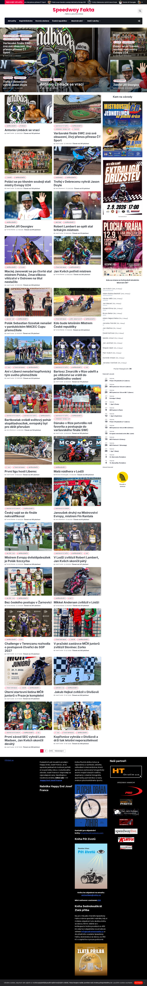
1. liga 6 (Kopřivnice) (116, 416)
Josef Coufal (45, 88)
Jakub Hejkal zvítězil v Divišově (76, 692)
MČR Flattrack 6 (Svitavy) (117, 439)
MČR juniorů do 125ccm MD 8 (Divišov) (121, 428)
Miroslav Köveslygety (62, 475)
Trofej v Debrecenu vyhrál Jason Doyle (83, 2)
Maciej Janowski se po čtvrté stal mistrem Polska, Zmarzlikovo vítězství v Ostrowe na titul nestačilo (28, 277)
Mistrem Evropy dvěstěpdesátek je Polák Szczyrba (27, 559)
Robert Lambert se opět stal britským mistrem (73, 228)
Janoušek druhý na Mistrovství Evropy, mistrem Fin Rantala (76, 514)
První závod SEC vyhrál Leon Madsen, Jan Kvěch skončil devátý (25, 740)
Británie (58, 222)
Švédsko (58, 79)
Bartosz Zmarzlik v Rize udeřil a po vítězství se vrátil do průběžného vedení (76, 375)
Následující (59, 751)
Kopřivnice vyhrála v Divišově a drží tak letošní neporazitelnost (76, 738)
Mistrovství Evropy (13, 416)
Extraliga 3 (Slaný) (115, 398)
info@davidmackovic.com (91, 833)
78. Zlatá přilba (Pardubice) (118, 463)
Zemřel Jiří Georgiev (108, 2)
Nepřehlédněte (25, 21)
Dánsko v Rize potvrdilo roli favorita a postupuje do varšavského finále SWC (73, 426)
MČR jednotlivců (76, 319)
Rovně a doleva (42, 21)
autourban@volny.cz (91, 895)
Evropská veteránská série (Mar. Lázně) (122, 433)
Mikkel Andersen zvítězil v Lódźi (76, 602)
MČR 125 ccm (60, 688)
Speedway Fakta (73, 9)
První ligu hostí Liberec (21, 471)
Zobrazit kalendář (108, 467)
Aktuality (12, 21)
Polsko (22, 267)
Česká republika (59, 21)
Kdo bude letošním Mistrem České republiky (73, 324)
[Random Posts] (139, 21)
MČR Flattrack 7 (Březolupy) (118, 445)
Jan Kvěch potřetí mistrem (72, 271)
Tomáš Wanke (119, 88)
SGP (87, 367)
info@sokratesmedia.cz (92, 931)
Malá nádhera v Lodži (69, 471)
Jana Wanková (9, 88)
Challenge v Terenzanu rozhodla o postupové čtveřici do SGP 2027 (27, 647)
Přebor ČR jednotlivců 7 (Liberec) (120, 422)
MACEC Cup (10, 319)
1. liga (9, 367)
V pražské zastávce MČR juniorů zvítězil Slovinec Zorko (77, 645)
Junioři (117, 42)
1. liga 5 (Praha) (114, 404)
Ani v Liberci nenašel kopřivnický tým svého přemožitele (28, 373)
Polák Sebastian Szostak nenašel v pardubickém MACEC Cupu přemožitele (28, 326)
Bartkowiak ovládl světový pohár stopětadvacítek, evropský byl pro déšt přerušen (28, 423)
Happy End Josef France (51, 780)
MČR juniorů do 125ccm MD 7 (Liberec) (121, 392)
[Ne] (144, 983)
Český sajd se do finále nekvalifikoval (21, 514)
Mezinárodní (77, 21)
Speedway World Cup (12, 39)
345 (51, 751)
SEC (38, 733)
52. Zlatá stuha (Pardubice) (118, 457)
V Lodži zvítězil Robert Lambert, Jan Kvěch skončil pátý (76, 559)
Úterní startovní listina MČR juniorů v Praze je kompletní (24, 693)
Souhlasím (138, 983)
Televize (25, 39)
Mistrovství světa (11, 36)
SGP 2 (71, 598)
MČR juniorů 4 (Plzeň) (116, 410)
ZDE (99, 900)
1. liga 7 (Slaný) (114, 451)
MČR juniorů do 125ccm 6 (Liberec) (120, 387)
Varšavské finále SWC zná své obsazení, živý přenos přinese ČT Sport (17, 48)
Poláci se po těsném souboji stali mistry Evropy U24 (48, 2)
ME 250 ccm (11, 553)
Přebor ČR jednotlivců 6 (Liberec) (120, 381)
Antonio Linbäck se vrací (129, 2)
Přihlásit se (9, 760)
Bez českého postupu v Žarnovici (28, 602)
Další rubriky (93, 21)
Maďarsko (8, 77)
